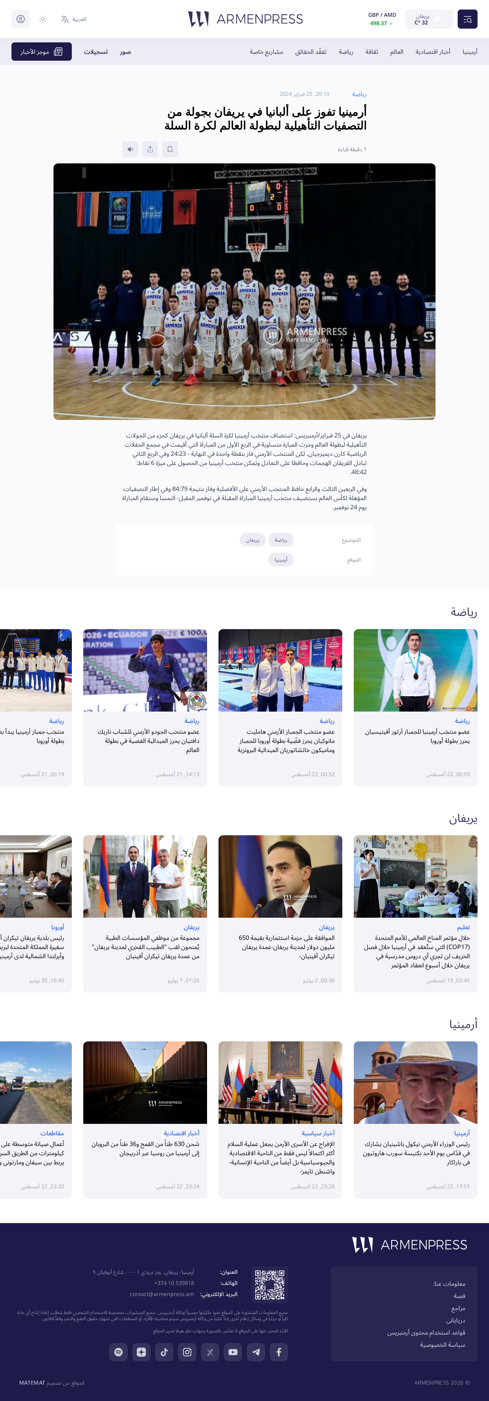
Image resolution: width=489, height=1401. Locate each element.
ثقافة (372, 51)
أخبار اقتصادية (433, 51)
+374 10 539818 (174, 1282)
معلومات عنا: (449, 1283)
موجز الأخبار (35, 51)
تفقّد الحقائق (311, 51)
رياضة (346, 51)
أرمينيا (470, 51)
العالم (396, 51)
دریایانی (455, 1320)
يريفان (252, 539)
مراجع (458, 1308)
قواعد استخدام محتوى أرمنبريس (426, 1332)
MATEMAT (32, 1382)
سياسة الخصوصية (442, 1344)
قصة (459, 1295)
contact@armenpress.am (162, 1294)
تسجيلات (96, 51)
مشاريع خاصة (266, 51)
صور (125, 51)
